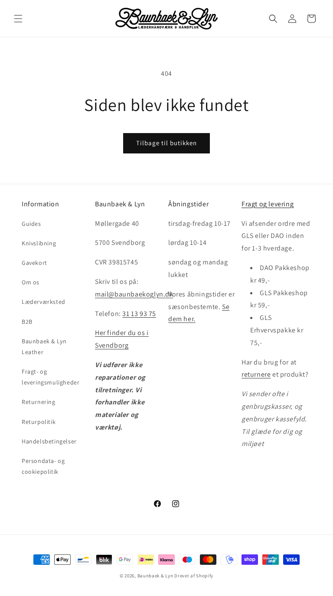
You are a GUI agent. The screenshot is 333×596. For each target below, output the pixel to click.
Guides (31, 224)
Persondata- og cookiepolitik (43, 466)
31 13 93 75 (139, 313)
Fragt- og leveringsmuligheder (50, 377)
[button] (18, 18)
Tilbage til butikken (166, 143)
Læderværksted (43, 302)
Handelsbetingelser (49, 441)
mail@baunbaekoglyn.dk (134, 294)
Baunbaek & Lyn (155, 576)
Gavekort (34, 263)
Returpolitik (39, 422)
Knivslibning (39, 243)
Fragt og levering (268, 203)
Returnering (39, 402)
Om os (30, 282)
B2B (27, 322)
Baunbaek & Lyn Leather (44, 346)
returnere (256, 374)
